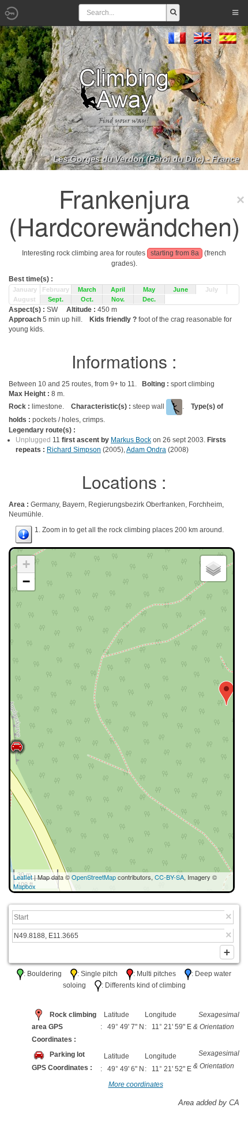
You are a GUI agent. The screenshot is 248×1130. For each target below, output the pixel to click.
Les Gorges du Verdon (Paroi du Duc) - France (146, 159)
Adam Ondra (146, 450)
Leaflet (22, 877)
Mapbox (24, 886)
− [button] (26, 581)
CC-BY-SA (169, 877)
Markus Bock (131, 440)
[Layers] (213, 568)
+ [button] (26, 564)
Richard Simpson (74, 450)
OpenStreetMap (94, 877)
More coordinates (135, 1084)
